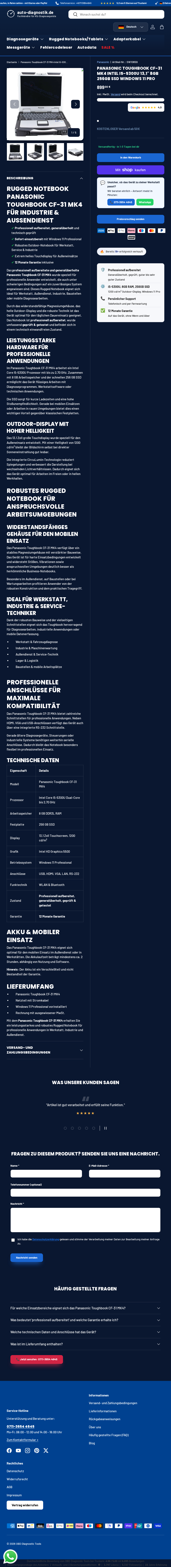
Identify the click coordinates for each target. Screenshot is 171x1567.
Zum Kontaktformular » (22, 1440)
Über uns (95, 1427)
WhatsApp (145, 202)
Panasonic (103, 62)
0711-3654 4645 (20, 1426)
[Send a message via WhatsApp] (10, 1556)
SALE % (107, 47)
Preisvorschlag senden (131, 220)
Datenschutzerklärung (45, 1239)
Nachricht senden (26, 1257)
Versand (115, 94)
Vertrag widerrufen (25, 1505)
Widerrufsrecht (17, 1479)
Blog (92, 1443)
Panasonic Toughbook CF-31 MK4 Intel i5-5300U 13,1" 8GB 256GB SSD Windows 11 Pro (44, 62)
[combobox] (116, 14)
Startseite (12, 62)
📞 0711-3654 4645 (121, 202)
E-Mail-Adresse (98, 1165)
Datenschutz (15, 1471)
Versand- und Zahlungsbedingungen (113, 1403)
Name (14, 1165)
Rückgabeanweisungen (104, 1419)
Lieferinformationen (103, 1411)
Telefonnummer (26, 1184)
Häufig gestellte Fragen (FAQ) (108, 1435)
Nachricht (16, 1203)
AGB (9, 1487)
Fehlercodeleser (56, 47)
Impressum (14, 1495)
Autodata (87, 47)
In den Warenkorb (130, 157)
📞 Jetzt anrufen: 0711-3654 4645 (36, 1359)
